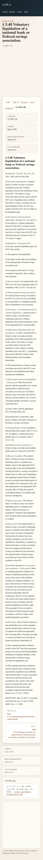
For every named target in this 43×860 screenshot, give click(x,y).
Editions (12, 11)
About (19, 11)
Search (5, 11)
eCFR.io (6, 4)
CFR (8, 102)
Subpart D (9, 108)
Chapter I (24, 102)
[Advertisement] (21, 74)
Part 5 (32, 102)
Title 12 (16, 102)
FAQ (26, 11)
